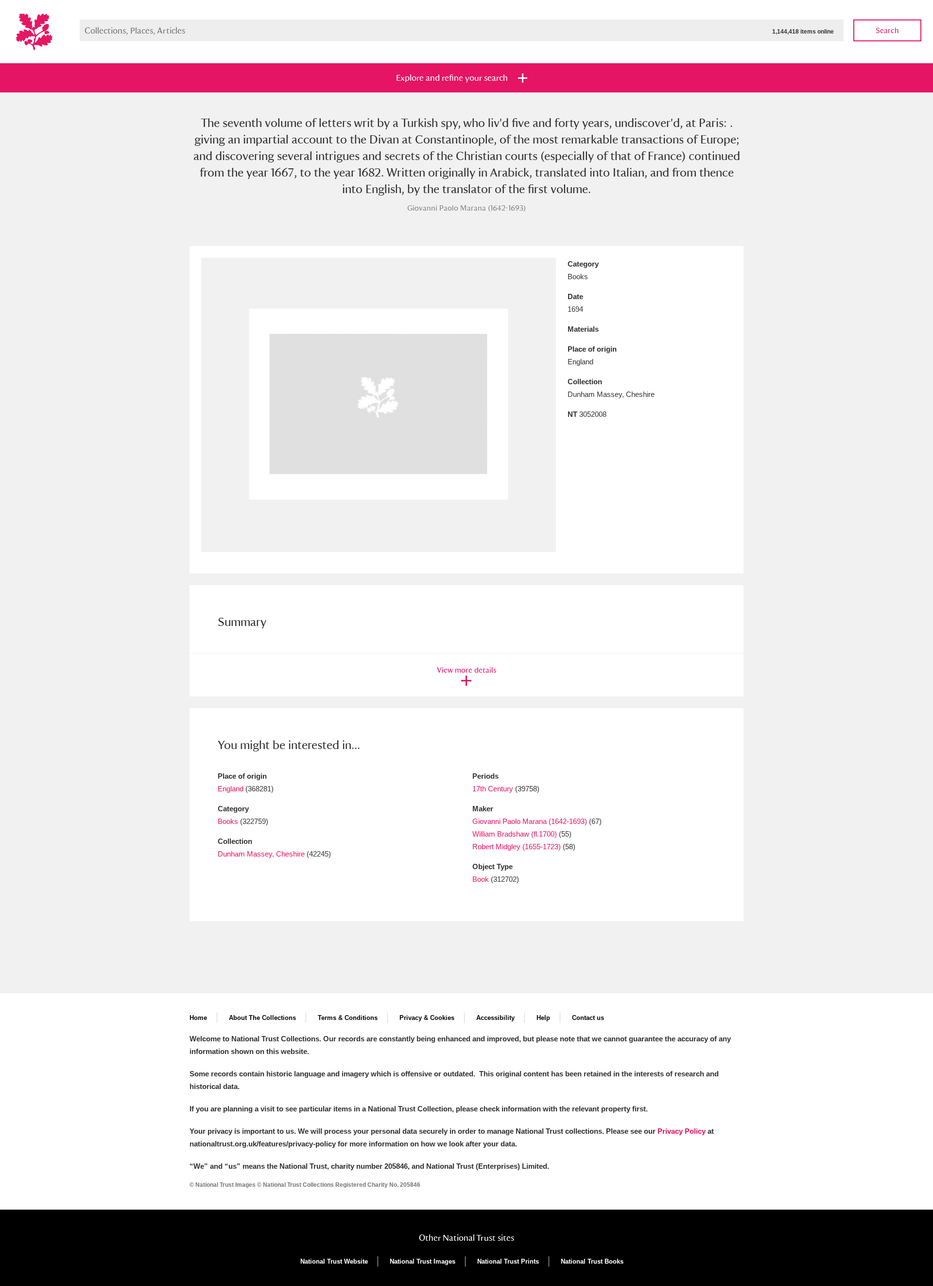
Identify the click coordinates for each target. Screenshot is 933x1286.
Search (887, 30)
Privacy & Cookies (426, 1017)
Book (480, 879)
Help (543, 1017)
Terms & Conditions (348, 1017)
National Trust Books (592, 1261)
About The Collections (262, 1017)
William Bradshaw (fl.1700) (514, 834)
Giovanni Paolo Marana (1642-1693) (529, 821)
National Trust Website (334, 1261)
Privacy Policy (681, 1131)
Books (228, 821)
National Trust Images (422, 1261)
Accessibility (495, 1017)
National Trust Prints (508, 1261)
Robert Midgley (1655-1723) (516, 846)
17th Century (492, 789)
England (230, 789)
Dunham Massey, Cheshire (261, 854)
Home (198, 1017)
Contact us (588, 1017)
